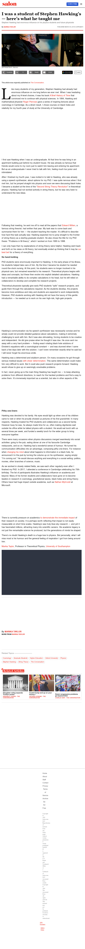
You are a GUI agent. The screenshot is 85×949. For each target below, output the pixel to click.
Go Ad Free (44, 805)
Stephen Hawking (9, 662)
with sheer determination (34, 361)
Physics (63, 658)
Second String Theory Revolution (52, 187)
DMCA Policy (42, 929)
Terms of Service (45, 792)
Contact (45, 783)
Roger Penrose (30, 102)
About (45, 777)
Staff (44, 780)
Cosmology (7, 658)
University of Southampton (58, 546)
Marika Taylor (10, 27)
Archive (45, 799)
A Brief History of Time (60, 96)
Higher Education (36, 658)
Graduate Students (20, 658)
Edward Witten (68, 226)
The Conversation (37, 83)
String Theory (23, 662)
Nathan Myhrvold (62, 482)
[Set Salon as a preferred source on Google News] (67, 72)
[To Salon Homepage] (9, 4)
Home (45, 773)
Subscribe (72, 4)
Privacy (45, 786)
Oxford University (51, 658)
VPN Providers (42, 923)
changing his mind (15, 452)
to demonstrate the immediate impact (57, 518)
